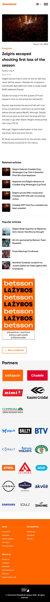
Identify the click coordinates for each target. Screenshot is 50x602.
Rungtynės (7, 48)
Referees (5, 566)
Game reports (8, 539)
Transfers (6, 542)
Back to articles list (16, 350)
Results (30, 539)
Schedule (30, 535)
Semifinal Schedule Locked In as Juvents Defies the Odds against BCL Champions (29, 265)
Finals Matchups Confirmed (25, 251)
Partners (5, 574)
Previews (5, 535)
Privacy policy (7, 546)
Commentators (8, 570)
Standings (31, 532)
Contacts (6, 563)
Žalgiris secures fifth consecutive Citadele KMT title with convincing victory (28, 196)
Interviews (6, 532)
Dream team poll (9, 577)
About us (5, 559)
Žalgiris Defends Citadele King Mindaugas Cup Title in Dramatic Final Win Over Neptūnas (27, 172)
